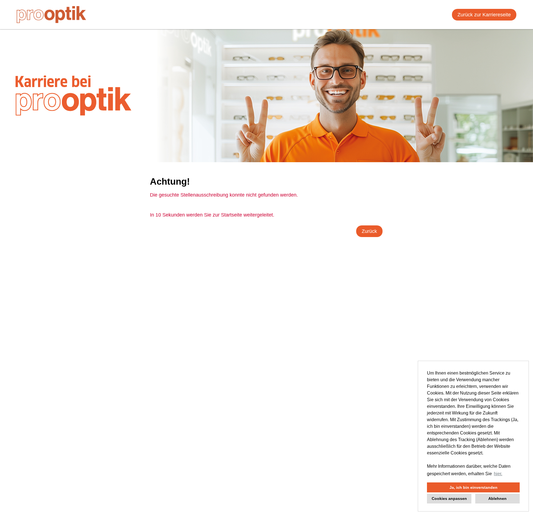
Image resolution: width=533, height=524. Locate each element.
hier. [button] (498, 473)
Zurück (369, 231)
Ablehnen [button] (497, 498)
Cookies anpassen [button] (449, 498)
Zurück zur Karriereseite (484, 14)
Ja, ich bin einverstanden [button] (473, 487)
